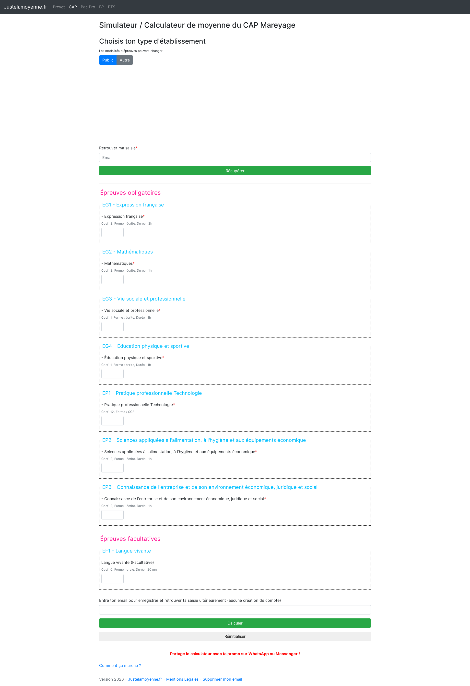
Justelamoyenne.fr (25, 7)
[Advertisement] (235, 105)
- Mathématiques (117, 263)
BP (101, 6)
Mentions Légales (182, 679)
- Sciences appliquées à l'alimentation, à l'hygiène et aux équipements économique (178, 451)
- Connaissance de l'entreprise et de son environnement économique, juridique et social (182, 498)
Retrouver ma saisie (117, 147)
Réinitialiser (235, 636)
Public (108, 60)
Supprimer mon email (222, 679)
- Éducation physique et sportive (131, 357)
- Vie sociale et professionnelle (130, 310)
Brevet (59, 6)
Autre (125, 60)
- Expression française (122, 216)
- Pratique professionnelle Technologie (137, 404)
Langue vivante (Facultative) (127, 562)
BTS (111, 6)
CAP (74, 6)
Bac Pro (88, 6)
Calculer (235, 623)
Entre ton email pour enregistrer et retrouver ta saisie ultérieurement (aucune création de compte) (190, 600)
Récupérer (235, 170)
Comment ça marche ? (120, 665)
